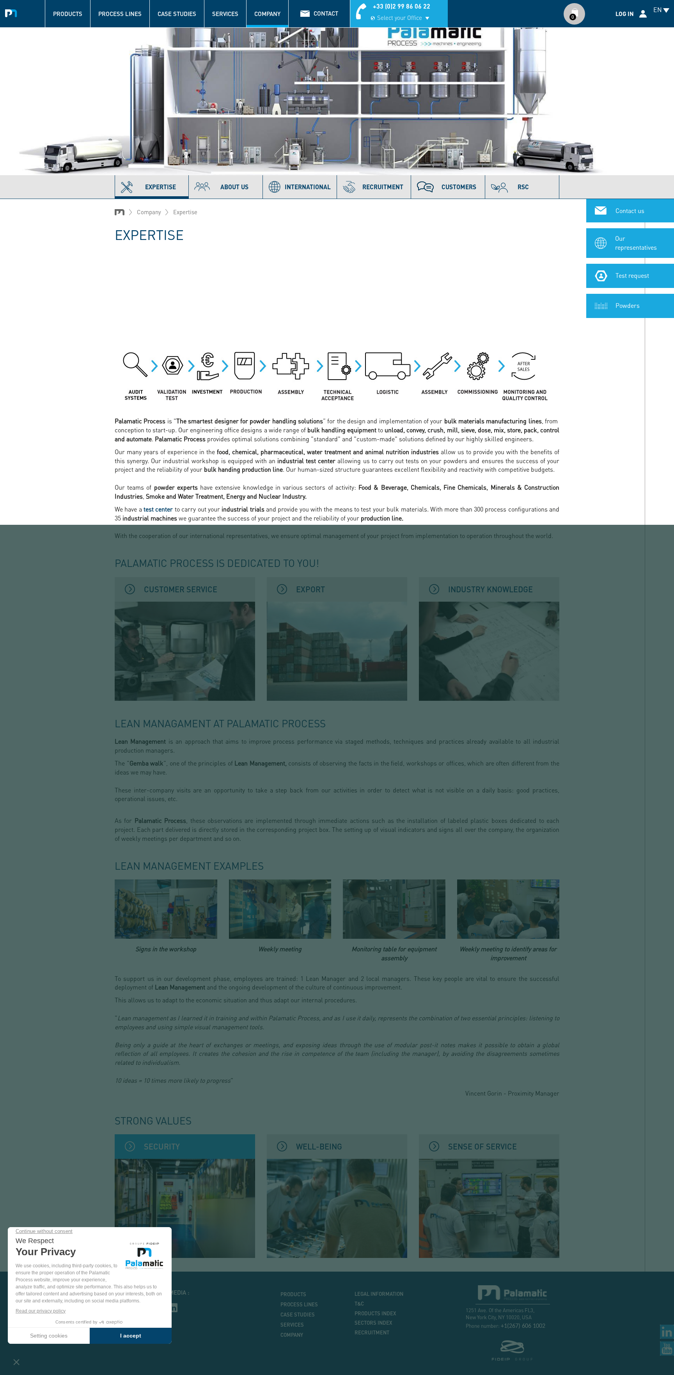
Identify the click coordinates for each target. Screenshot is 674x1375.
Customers (459, 186)
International (308, 186)
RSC (523, 186)
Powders (627, 305)
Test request (632, 275)
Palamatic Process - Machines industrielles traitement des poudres (12, 12)
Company (267, 13)
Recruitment (372, 1332)
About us (234, 186)
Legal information (379, 1294)
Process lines (120, 13)
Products (67, 13)
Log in (624, 13)
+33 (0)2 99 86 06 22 (401, 6)
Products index (375, 1313)
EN (657, 9)
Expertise (160, 186)
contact (326, 13)
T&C (359, 1303)
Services (225, 13)
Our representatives (636, 242)
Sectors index (373, 1323)
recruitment (382, 186)
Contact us (629, 210)
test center (158, 509)
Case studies (177, 13)
